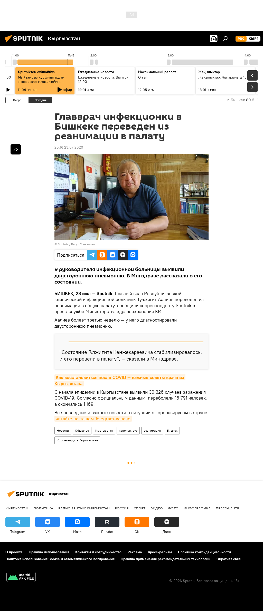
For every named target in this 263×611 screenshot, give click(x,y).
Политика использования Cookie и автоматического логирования (60, 559)
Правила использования (49, 552)
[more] (16, 149)
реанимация (152, 430)
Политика (43, 508)
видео (157, 508)
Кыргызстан (104, 430)
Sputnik (63, 244)
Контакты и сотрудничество (98, 552)
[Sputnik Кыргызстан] (25, 43)
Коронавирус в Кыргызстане (77, 440)
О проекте (14, 552)
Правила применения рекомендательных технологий (165, 559)
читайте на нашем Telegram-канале (93, 419)
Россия (122, 508)
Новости (63, 430)
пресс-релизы (160, 552)
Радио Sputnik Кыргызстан (84, 508)
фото (173, 508)
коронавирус (128, 430)
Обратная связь (229, 559)
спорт (139, 508)
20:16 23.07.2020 (68, 147)
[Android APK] (21, 577)
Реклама (135, 552)
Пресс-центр (227, 508)
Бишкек (172, 430)
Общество (82, 430)
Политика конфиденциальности (204, 552)
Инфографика (197, 508)
